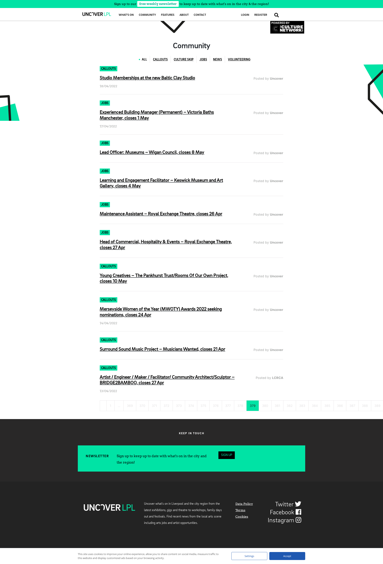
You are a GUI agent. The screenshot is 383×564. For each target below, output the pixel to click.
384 (315, 406)
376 (216, 406)
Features (167, 15)
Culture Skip (183, 59)
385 (327, 406)
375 (203, 406)
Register (260, 15)
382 (290, 406)
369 (130, 406)
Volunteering (239, 59)
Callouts (160, 59)
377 (228, 406)
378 (240, 406)
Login (245, 15)
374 (191, 406)
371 (154, 406)
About (184, 15)
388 (365, 406)
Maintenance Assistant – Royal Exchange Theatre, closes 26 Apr (161, 214)
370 (142, 406)
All (144, 59)
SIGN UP (226, 455)
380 (265, 406)
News (217, 59)
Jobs (203, 59)
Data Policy (244, 504)
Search (275, 15)
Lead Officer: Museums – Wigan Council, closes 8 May (152, 152)
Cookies (241, 516)
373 (179, 406)
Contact (200, 15)
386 (340, 406)
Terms (240, 510)
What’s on (126, 15)
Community (147, 15)
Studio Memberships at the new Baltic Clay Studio (147, 78)
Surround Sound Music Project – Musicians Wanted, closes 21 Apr (162, 349)
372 (166, 406)
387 (352, 406)
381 (277, 406)
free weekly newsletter (158, 4)
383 (302, 406)
